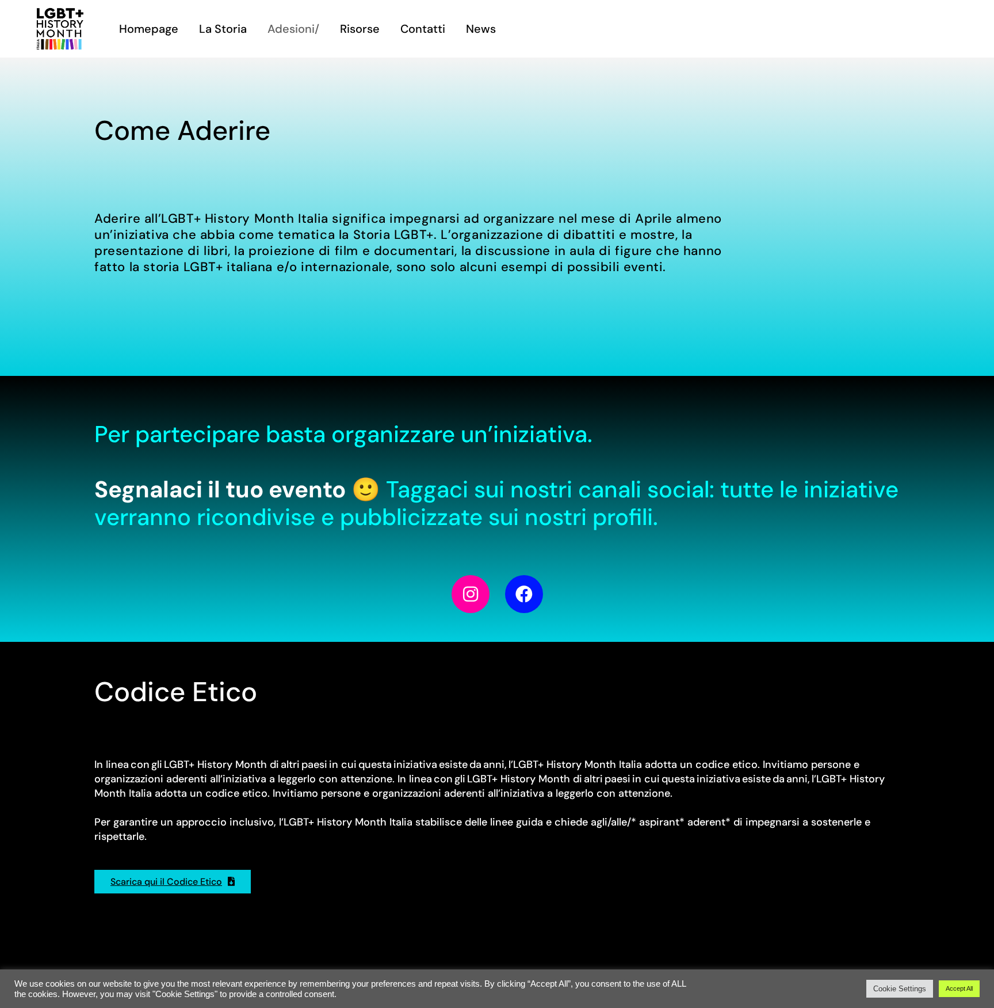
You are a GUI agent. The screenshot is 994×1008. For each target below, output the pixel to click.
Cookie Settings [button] (899, 988)
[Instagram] (471, 594)
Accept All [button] (959, 988)
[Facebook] (524, 594)
